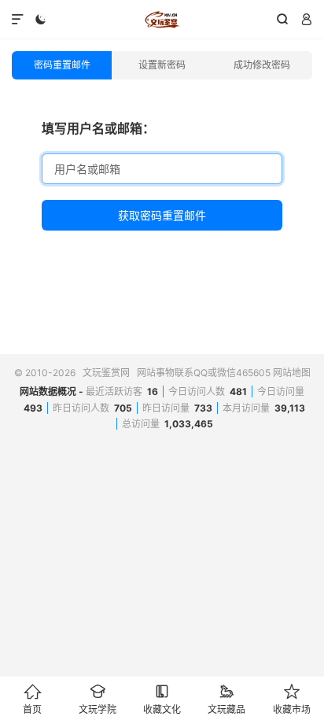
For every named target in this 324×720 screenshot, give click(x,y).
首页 (32, 699)
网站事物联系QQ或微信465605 (204, 372)
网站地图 (292, 372)
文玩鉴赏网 (161, 19)
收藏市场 (292, 699)
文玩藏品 (226, 699)
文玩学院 (97, 699)
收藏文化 (162, 699)
